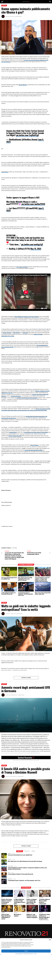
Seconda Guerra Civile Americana (29, 397)
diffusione (40, 740)
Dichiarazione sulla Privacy (28, 953)
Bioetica (18, 332)
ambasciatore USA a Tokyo (7, 336)
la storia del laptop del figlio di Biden (34, 450)
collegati (3, 744)
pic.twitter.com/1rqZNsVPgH (27, 135)
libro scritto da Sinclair (22, 266)
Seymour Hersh (13, 432)
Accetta (26, 951)
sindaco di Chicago (38, 334)
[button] (50, 939)
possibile (19, 397)
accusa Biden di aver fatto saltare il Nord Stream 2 (36, 432)
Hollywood (25, 332)
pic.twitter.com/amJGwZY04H (33, 203)
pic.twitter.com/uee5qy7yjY (32, 244)
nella (14, 332)
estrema (4, 332)
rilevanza (9, 332)
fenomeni (31, 742)
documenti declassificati (15, 742)
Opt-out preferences (19, 953)
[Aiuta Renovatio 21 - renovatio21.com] (26, 757)
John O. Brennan (35, 445)
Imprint (35, 953)
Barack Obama (4, 172)
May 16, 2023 (35, 248)
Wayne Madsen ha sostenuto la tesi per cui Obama (26, 316)
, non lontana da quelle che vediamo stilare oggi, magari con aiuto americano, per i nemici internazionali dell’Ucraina (25, 409)
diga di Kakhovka (23, 84)
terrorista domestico (16, 396)
